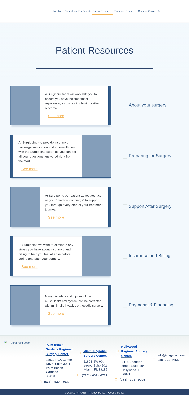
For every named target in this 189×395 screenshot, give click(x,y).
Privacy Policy (96, 392)
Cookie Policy (116, 392)
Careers (142, 11)
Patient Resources (102, 11)
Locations (58, 11)
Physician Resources (125, 11)
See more (56, 116)
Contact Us (154, 11)
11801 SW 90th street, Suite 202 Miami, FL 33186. (96, 365)
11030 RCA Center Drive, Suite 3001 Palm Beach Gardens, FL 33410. (59, 367)
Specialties (71, 11)
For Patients (84, 11)
